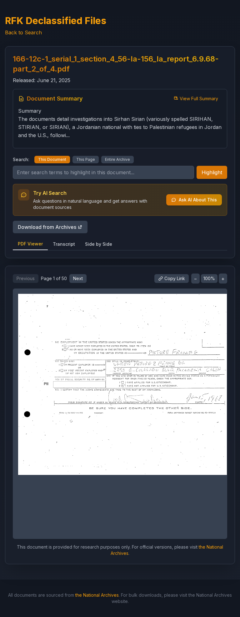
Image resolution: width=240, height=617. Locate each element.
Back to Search (23, 32)
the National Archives (97, 595)
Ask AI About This (198, 199)
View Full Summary (199, 98)
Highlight (212, 172)
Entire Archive (117, 159)
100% (209, 278)
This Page (85, 159)
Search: (21, 159)
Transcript (64, 244)
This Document (52, 159)
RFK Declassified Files (55, 20)
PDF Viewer (30, 243)
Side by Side (98, 244)
